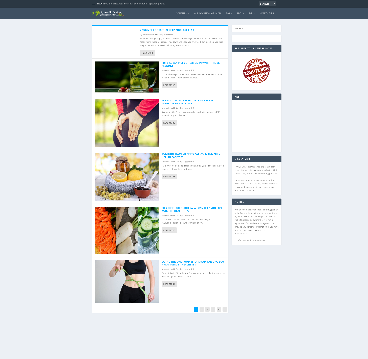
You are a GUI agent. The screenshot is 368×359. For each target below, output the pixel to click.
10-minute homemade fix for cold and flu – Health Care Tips (191, 156)
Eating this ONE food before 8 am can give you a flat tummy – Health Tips (193, 263)
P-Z (250, 13)
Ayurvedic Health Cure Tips (151, 34)
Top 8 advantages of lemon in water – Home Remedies (191, 64)
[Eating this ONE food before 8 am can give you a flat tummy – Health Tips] (127, 281)
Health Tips (267, 13)
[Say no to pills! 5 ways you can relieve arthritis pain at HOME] (127, 123)
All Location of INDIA (208, 13)
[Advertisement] (257, 128)
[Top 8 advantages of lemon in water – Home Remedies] (127, 77)
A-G (228, 13)
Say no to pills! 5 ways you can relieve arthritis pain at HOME (187, 102)
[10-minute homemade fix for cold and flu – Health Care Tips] (127, 177)
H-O (239, 13)
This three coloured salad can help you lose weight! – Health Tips (192, 209)
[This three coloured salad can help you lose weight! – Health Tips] (127, 230)
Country (181, 13)
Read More (147, 52)
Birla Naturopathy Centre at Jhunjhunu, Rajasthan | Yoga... (137, 3)
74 (219, 309)
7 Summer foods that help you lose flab (167, 30)
